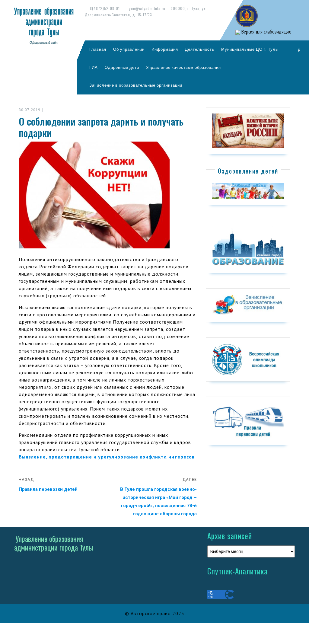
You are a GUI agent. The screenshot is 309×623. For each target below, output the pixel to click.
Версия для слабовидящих (265, 31)
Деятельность (199, 49)
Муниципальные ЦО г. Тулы (250, 49)
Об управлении (129, 49)
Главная (97, 49)
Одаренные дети (122, 67)
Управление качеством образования (183, 67)
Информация (164, 49)
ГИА (93, 67)
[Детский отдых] (248, 190)
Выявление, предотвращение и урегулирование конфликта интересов (107, 457)
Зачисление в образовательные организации (135, 85)
